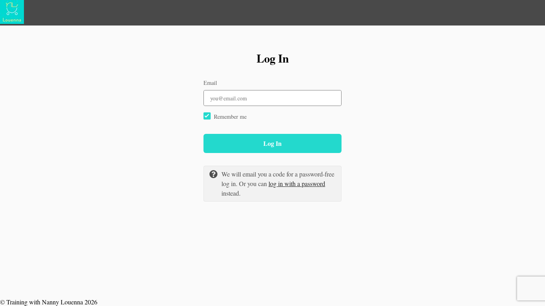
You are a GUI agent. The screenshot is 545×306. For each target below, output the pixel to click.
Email (210, 82)
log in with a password (297, 183)
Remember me (230, 116)
